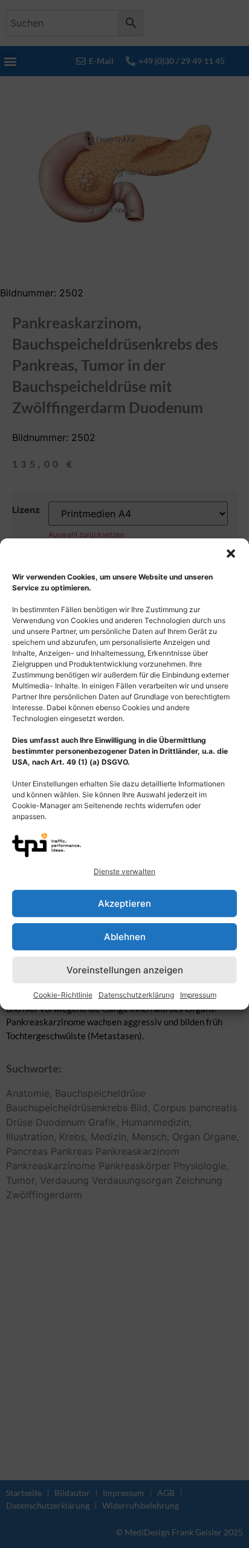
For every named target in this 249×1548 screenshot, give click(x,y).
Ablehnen (125, 936)
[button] (231, 553)
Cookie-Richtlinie (62, 994)
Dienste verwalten (124, 871)
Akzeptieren (124, 903)
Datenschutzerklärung (136, 994)
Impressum (198, 994)
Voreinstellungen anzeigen (124, 970)
